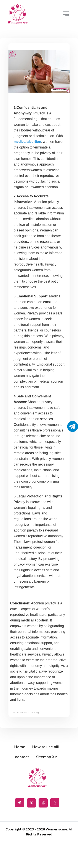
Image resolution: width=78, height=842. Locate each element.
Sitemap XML (48, 757)
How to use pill (45, 747)
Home (19, 747)
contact (22, 757)
